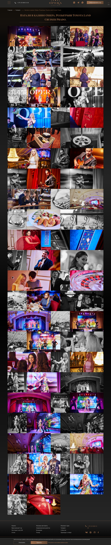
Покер (38, 532)
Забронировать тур (95, 2)
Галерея (18, 10)
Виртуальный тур (17, 528)
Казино (14, 525)
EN (108, 4)
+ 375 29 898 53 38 (23, 2)
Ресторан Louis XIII (17, 530)
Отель (13, 532)
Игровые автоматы (42, 525)
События (63, 530)
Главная (10, 10)
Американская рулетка (43, 528)
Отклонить (22, 542)
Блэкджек (39, 530)
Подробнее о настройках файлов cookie (58, 542)
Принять (39, 542)
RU (108, 3)
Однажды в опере (66, 532)
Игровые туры (65, 525)
